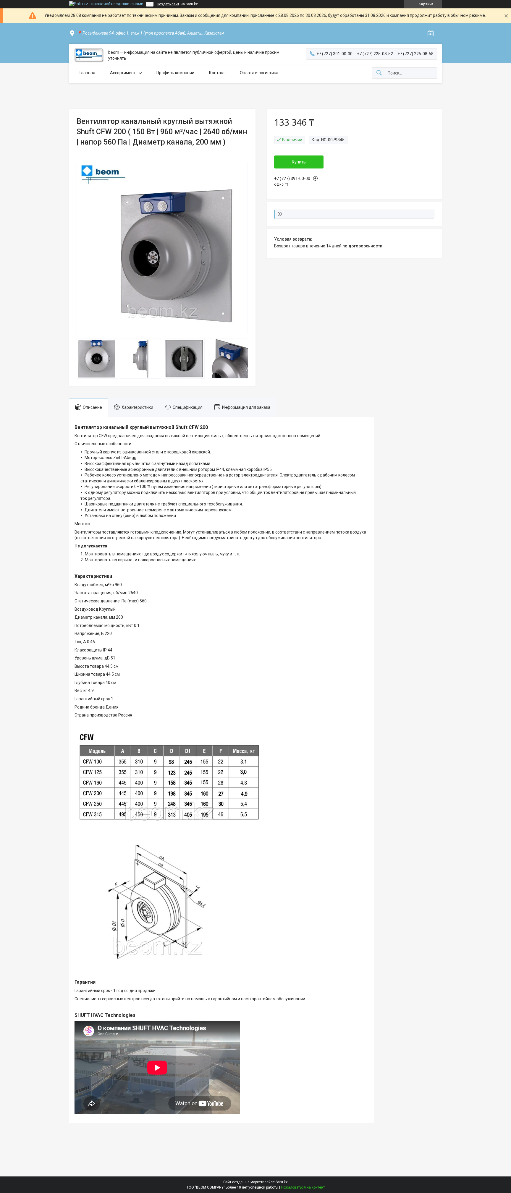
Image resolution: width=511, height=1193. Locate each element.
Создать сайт (168, 4)
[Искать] (379, 73)
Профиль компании (175, 72)
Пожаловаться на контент (303, 1187)
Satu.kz (282, 1182)
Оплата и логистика (259, 72)
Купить (299, 162)
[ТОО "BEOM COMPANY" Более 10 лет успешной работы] (89, 55)
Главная (87, 72)
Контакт (217, 72)
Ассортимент (123, 72)
